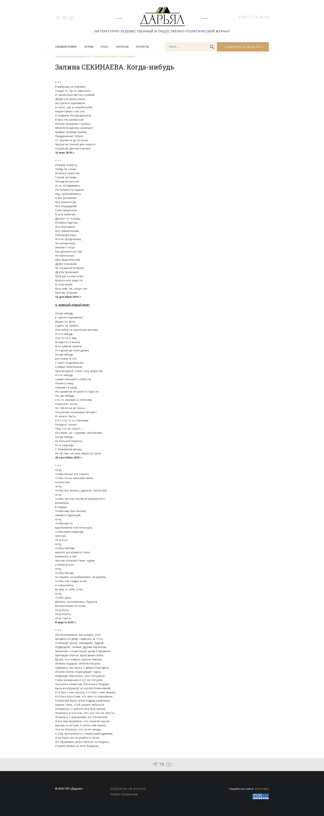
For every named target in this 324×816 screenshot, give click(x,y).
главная (59, 56)
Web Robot (262, 789)
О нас (105, 46)
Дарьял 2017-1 (85, 56)
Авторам (122, 46)
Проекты (142, 46)
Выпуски (70, 56)
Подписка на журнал (128, 789)
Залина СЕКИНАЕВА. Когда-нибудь (114, 56)
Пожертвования (124, 794)
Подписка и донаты (242, 47)
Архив (88, 46)
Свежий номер (66, 46)
